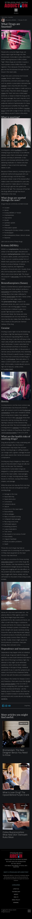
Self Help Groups (16, 863)
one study (19, 418)
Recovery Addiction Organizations (16, 861)
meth (18, 307)
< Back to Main (4, 17)
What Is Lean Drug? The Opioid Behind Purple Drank (16, 793)
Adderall (4, 86)
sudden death (8, 369)
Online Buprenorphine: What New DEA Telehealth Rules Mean (15, 834)
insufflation (18, 150)
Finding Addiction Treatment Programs (16, 859)
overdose (16, 428)
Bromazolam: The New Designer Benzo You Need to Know (15, 752)
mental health (10, 297)
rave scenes (15, 277)
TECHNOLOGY (16, 891)
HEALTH (16, 897)
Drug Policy (10, 17)
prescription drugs (7, 562)
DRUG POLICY (16, 900)
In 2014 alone (10, 359)
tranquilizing (5, 292)
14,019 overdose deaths (9, 433)
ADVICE (16, 894)
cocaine (3, 78)
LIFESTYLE (16, 889)
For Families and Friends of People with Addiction (16, 866)
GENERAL (16, 902)
